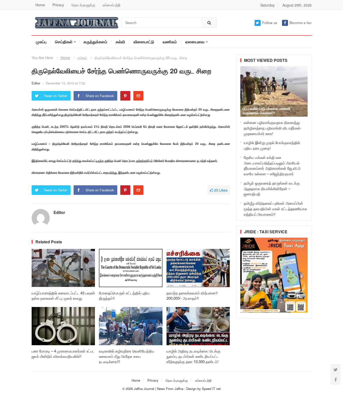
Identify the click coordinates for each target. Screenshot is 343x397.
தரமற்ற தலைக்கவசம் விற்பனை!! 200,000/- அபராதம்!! (192, 295)
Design (191, 388)
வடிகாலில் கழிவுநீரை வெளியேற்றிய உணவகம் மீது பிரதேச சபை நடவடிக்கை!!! (126, 356)
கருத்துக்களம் (95, 42)
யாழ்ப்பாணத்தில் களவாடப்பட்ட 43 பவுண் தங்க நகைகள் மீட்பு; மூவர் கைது (63, 295)
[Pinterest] (125, 96)
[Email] (138, 96)
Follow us (269, 22)
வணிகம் (170, 42)
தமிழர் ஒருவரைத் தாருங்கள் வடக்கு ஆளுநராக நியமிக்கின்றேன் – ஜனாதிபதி (272, 188)
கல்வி (120, 42)
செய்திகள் (64, 42)
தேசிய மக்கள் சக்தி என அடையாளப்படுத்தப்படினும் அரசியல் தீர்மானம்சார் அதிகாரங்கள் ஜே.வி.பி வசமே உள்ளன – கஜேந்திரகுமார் (272, 165)
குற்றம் (82, 57)
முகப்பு (41, 42)
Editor (36, 83)
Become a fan (301, 22)
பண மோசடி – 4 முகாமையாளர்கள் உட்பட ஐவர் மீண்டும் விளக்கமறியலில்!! (63, 353)
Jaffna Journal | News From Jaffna (158, 388)
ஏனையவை (194, 42)
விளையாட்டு (144, 42)
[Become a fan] (335, 379)
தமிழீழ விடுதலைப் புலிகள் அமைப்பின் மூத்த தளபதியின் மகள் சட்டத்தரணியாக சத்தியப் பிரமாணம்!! (275, 208)
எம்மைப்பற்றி (111, 4)
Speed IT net (211, 388)
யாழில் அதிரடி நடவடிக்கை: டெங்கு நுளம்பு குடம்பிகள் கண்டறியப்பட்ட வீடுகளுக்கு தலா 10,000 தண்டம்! (193, 356)
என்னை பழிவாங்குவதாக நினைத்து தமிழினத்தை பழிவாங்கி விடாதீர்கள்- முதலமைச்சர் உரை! (273, 128)
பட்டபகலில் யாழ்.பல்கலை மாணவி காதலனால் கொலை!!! (266, 110)
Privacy (58, 4)
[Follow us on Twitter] (335, 369)
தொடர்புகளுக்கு (83, 4)
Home (40, 4)
